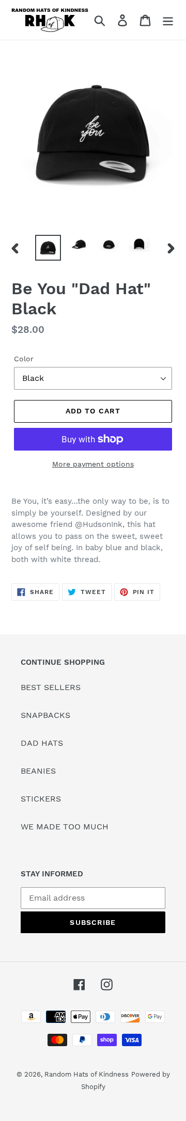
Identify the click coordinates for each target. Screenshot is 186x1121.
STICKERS (41, 799)
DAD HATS (42, 743)
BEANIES (38, 771)
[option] (48, 247)
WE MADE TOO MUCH (65, 826)
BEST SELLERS (51, 687)
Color (24, 359)
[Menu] (168, 19)
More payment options (93, 464)
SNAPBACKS (45, 715)
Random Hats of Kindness (86, 1074)
